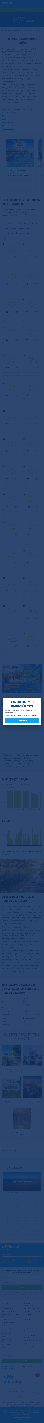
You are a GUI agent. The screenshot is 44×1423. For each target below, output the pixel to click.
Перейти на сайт (22, 720)
